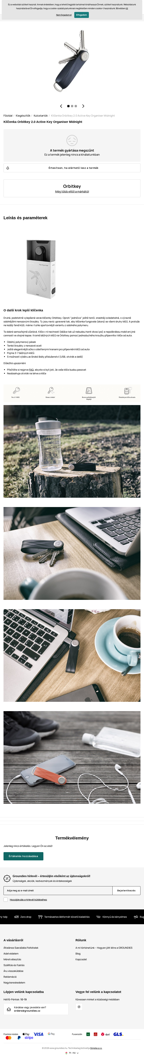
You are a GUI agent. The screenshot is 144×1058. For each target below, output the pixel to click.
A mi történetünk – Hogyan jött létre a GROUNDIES (104, 947)
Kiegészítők (23, 115)
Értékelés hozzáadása (23, 856)
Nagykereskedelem (14, 982)
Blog (78, 953)
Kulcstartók (41, 115)
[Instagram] (79, 1006)
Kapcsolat (81, 959)
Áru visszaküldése (13, 971)
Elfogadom (81, 14)
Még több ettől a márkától (72, 191)
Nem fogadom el (64, 14)
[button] (61, 106)
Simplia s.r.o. (96, 1048)
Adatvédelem (11, 953)
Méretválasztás (12, 959)
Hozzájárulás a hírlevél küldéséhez (28, 899)
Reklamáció (10, 976)
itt (127, 8)
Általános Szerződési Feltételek (21, 947)
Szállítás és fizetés (14, 965)
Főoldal (8, 115)
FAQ (31, 369)
